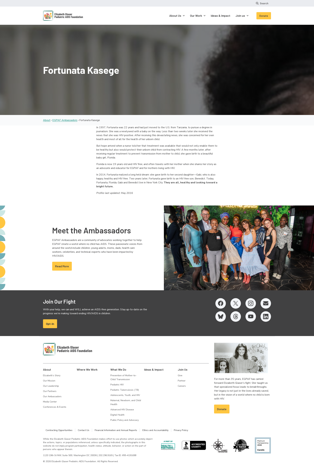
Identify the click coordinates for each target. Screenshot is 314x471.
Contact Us (83, 430)
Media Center (50, 401)
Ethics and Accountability (155, 430)
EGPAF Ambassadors (64, 120)
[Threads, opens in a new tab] (235, 316)
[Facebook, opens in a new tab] (220, 303)
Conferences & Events (54, 407)
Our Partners (49, 391)
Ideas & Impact (154, 369)
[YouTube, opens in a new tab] (250, 316)
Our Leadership (51, 386)
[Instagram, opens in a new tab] (250, 303)
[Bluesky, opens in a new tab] (220, 316)
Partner (181, 380)
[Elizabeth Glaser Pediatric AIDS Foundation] (67, 349)
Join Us (182, 369)
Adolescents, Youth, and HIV (125, 395)
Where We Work (87, 369)
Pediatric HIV (117, 384)
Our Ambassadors (52, 396)
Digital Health (117, 414)
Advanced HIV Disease (122, 409)
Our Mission (49, 380)
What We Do (118, 369)
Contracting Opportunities (59, 430)
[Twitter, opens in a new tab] (235, 303)
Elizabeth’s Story (51, 375)
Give (180, 375)
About (46, 120)
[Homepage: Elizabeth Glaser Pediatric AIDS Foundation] (54, 15)
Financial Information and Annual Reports (116, 430)
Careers (182, 386)
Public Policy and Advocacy (124, 420)
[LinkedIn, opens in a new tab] (266, 316)
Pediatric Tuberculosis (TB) (124, 389)
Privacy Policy (181, 430)
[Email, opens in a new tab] (266, 303)
